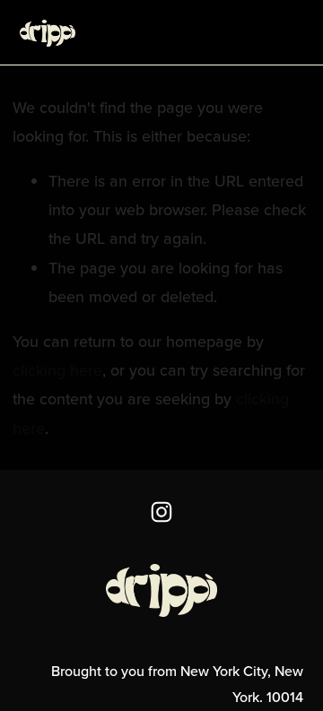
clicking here (57, 370)
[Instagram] (161, 512)
